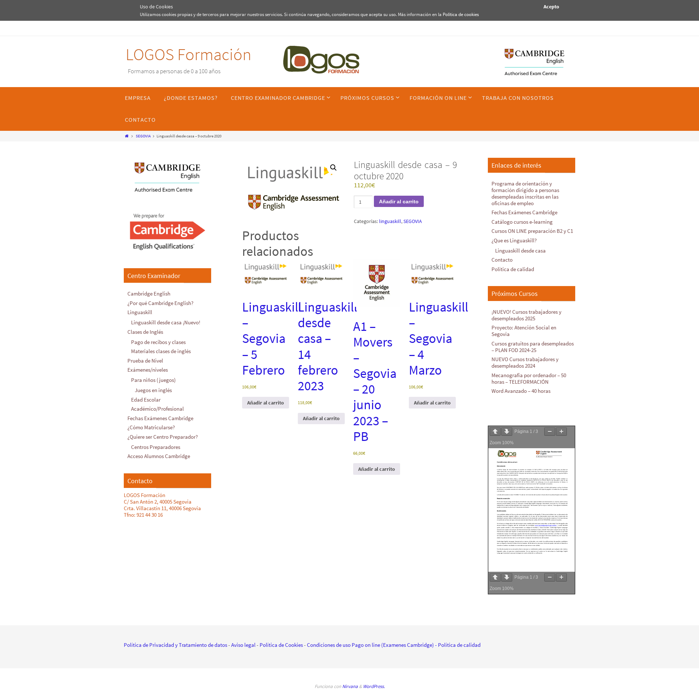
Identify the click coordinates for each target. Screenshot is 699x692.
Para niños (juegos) (153, 379)
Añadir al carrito (399, 201)
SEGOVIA (143, 135)
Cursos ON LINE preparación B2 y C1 (532, 230)
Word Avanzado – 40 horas (520, 390)
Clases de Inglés (145, 331)
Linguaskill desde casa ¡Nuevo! (165, 322)
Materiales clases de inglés (161, 351)
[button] (333, 167)
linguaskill (390, 221)
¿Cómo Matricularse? (151, 427)
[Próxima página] (506, 431)
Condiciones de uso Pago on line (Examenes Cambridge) (370, 644)
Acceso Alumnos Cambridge (158, 456)
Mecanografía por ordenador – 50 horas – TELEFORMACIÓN (528, 378)
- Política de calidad (457, 644)
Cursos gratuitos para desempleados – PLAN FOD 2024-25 (532, 346)
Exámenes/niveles (147, 369)
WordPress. (374, 686)
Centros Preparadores (155, 446)
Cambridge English (148, 293)
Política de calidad (512, 269)
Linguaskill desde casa (520, 250)
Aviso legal (243, 644)
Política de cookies (461, 14)
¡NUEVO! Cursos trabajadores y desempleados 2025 (526, 315)
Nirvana (350, 686)
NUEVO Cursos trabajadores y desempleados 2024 (524, 362)
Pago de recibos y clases (158, 342)
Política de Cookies (281, 644)
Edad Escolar (146, 399)
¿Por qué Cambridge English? (160, 303)
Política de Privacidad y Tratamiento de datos (175, 644)
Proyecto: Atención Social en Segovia (523, 330)
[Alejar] (549, 431)
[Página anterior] (495, 431)
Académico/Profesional (157, 408)
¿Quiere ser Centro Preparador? (162, 436)
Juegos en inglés (153, 390)
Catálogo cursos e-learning (522, 221)
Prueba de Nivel (145, 360)
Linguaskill (139, 312)
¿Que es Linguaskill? (514, 240)
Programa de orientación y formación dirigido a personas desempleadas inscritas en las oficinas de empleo (525, 193)
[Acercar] (561, 431)
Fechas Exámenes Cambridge (160, 418)
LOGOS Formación (188, 54)
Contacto (502, 259)
